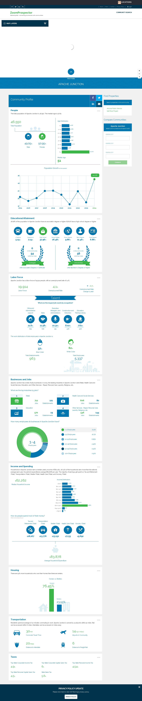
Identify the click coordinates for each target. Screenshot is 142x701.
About (101, 6)
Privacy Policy (120, 6)
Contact (112, 6)
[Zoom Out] (139, 73)
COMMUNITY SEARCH (124, 12)
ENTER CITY (109, 134)
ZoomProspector (21, 12)
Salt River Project (112, 111)
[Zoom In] (139, 70)
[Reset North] (139, 77)
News (106, 6)
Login (130, 6)
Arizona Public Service (114, 108)
